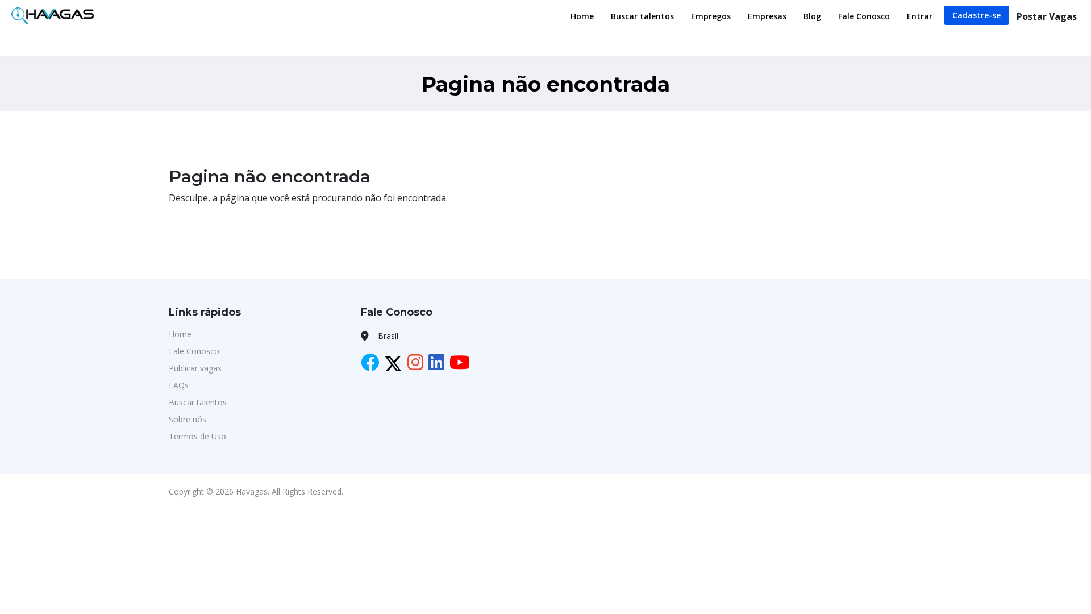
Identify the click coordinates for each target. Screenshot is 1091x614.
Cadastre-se (976, 15)
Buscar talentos (642, 16)
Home (582, 16)
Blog (812, 16)
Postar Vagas (1047, 16)
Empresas (767, 16)
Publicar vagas (195, 368)
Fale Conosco (864, 16)
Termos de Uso (197, 436)
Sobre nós (187, 419)
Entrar (919, 16)
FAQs (179, 385)
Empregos (711, 16)
